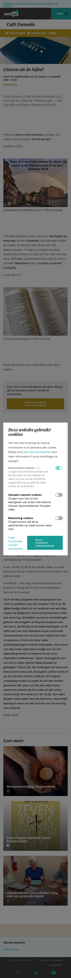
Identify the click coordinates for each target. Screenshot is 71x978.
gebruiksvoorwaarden (37, 452)
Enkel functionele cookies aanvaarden (15, 543)
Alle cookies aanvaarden (45, 542)
